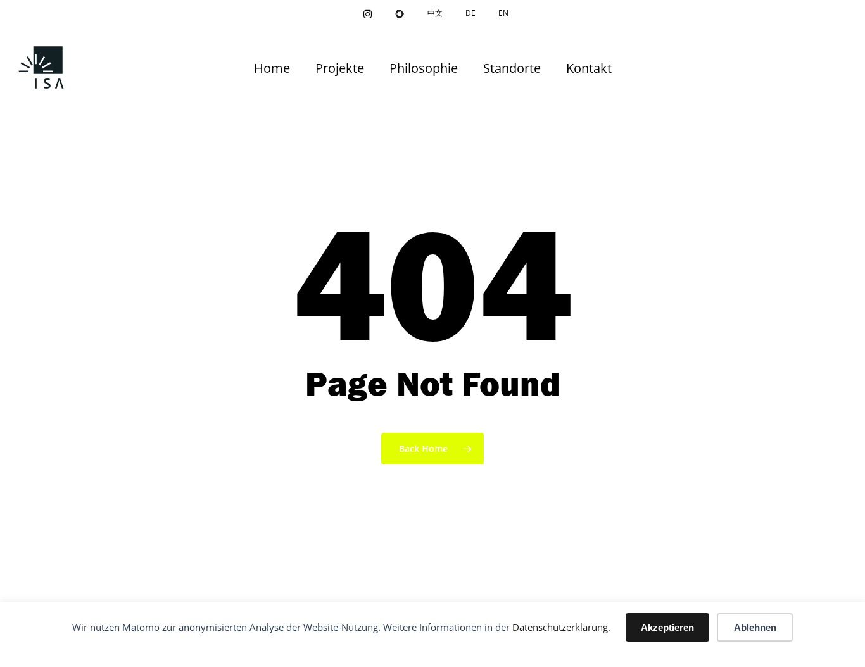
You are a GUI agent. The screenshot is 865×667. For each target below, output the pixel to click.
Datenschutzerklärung (560, 627)
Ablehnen (755, 627)
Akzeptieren (667, 627)
